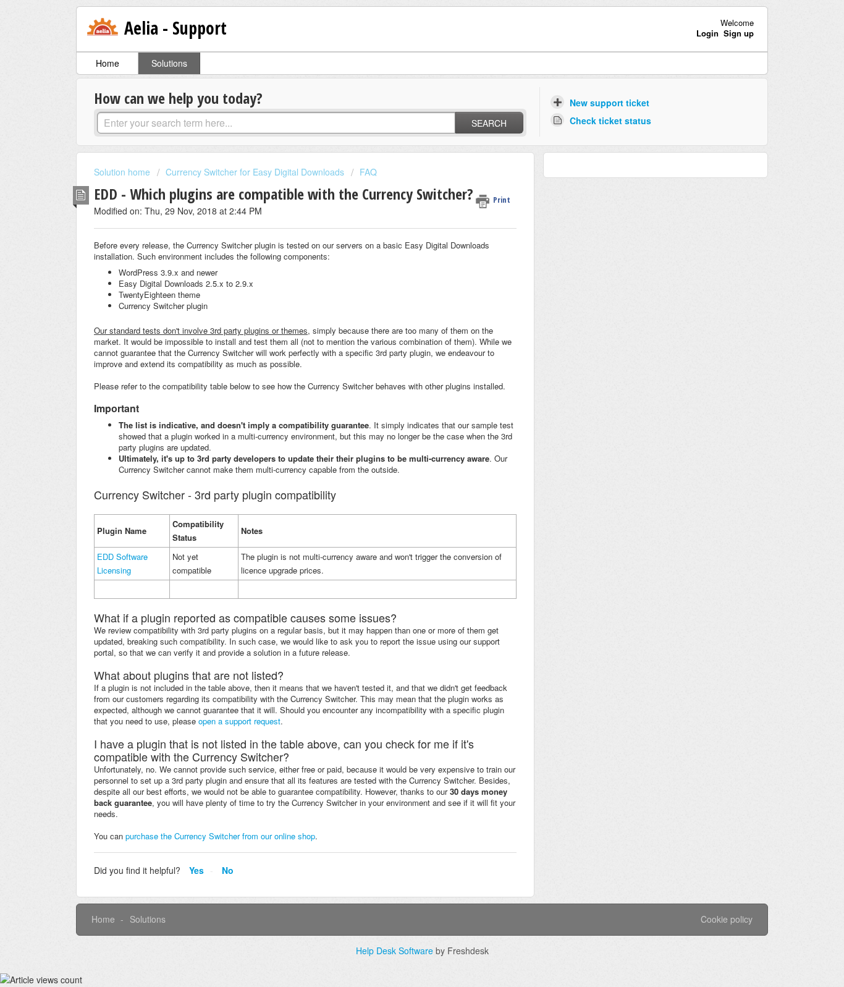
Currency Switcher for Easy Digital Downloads (255, 172)
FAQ (368, 172)
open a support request (239, 721)
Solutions (169, 63)
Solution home (123, 172)
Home (107, 63)
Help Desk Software (396, 950)
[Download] (399, 337)
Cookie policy (727, 919)
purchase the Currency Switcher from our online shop (220, 836)
